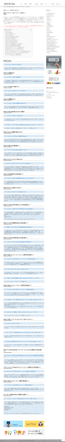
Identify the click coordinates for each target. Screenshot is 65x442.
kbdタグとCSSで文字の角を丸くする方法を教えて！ (14, 43)
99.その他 (48, 52)
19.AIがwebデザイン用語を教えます (51, 42)
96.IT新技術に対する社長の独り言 (51, 48)
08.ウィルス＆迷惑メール (50, 26)
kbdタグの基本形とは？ (10, 35)
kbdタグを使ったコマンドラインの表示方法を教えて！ (15, 48)
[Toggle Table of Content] (30, 30)
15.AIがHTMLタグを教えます (50, 36)
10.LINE (48, 29)
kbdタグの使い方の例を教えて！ (11, 38)
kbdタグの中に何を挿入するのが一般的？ (12, 36)
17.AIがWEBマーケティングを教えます (51, 39)
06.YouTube (48, 23)
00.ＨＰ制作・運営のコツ (50, 14)
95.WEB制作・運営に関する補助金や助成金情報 (53, 46)
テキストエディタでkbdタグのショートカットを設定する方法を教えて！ (18, 52)
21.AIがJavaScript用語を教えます (51, 45)
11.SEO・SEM (48, 30)
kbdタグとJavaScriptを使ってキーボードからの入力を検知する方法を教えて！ (18, 51)
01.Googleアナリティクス (50, 16)
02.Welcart (48, 17)
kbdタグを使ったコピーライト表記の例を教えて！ (14, 53)
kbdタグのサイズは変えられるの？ (11, 42)
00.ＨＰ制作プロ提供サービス (50, 13)
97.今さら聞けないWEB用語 (50, 49)
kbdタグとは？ (8, 31)
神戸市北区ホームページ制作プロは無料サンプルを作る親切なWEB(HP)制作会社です (49, 440)
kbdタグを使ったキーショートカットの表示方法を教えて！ (15, 47)
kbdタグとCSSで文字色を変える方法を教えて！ (14, 46)
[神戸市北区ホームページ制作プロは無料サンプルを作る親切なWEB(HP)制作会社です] (9, 4)
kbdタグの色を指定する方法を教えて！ (12, 41)
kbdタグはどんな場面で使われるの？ (12, 37)
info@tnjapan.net (50, 97)
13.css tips (48, 33)
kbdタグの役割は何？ (9, 32)
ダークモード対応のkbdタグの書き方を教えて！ (14, 54)
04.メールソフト (49, 20)
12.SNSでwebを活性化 (49, 32)
